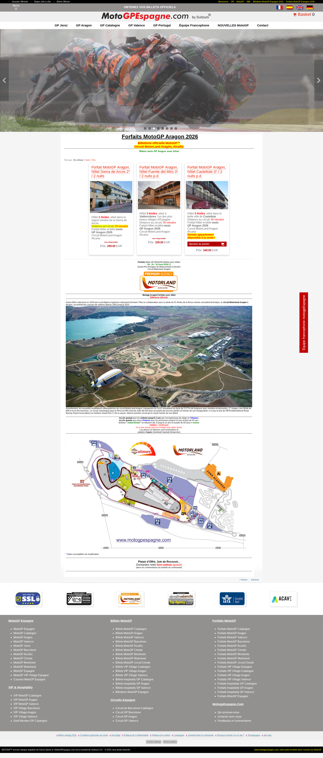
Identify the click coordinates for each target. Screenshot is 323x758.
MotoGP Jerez (21, 645)
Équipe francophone (194, 25)
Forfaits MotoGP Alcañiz (232, 645)
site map (267, 735)
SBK (248, 2)
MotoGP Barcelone (24, 650)
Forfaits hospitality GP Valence (236, 692)
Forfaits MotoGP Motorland (233, 658)
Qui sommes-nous (228, 712)
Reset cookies (170, 742)
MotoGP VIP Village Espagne (31, 675)
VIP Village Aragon (24, 712)
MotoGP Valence (23, 641)
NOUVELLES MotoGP (233, 25)
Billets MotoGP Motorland (131, 658)
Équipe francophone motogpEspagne (304, 322)
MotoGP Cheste (22, 658)
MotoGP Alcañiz (23, 654)
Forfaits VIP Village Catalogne (236, 671)
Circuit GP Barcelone (128, 712)
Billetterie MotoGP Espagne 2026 (268, 2)
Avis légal (115, 735)
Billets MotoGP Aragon (129, 633)
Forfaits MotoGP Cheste (232, 650)
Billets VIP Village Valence (132, 675)
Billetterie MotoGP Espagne (132, 692)
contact (262, 25)
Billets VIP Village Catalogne (133, 666)
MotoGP (240, 2)
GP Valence (136, 25)
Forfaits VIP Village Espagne (235, 666)
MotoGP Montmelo (24, 662)
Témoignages (254, 735)
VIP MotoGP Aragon (25, 699)
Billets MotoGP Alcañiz (129, 645)
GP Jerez (61, 25)
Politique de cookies (161, 735)
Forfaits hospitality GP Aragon (235, 687)
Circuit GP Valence (127, 720)
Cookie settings (154, 742)
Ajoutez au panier (199, 243)
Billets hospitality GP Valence (133, 687)
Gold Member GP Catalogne (30, 720)
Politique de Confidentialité (136, 735)
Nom (87, 160)
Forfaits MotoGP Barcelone (234, 641)
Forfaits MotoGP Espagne (233, 696)
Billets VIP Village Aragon (131, 671)
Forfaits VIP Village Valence (234, 679)
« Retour (243, 580)
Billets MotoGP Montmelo (131, 654)
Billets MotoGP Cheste (129, 650)
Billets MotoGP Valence (130, 637)
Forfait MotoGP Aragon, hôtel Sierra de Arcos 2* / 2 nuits (111, 171)
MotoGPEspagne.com (65, 750)
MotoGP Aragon (22, 637)
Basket (304, 14)
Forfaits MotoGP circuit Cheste (236, 662)
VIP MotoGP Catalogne (27, 695)
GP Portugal (162, 25)
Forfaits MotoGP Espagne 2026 (300, 2)
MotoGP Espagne (24, 629)
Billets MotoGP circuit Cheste (133, 662)
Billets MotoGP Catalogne (131, 629)
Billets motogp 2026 (67, 735)
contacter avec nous (229, 716)
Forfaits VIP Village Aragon (234, 675)
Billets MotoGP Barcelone (131, 641)
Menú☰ (16, 7)
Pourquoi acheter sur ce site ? (230, 735)
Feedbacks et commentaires (234, 720)
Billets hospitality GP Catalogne (134, 679)
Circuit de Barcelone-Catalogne (134, 708)
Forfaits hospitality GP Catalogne (237, 683)
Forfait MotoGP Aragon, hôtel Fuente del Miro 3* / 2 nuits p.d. (158, 171)
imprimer (255, 580)
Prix (94, 160)
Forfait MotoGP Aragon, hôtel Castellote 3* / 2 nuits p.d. (206, 171)
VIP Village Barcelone (26, 708)
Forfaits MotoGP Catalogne (234, 629)
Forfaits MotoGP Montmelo (233, 654)
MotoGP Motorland (24, 666)
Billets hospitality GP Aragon (133, 683)
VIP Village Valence (25, 716)
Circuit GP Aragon (126, 716)
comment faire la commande (201, 735)
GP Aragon (84, 25)
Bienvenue (223, 2)
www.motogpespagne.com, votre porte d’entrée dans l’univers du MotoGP (287, 750)
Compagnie (179, 735)
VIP (232, 2)
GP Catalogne (110, 25)
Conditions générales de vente (94, 735)
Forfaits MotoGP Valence (232, 637)
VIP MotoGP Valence (26, 704)
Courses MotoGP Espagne (29, 679)
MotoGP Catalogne (24, 633)
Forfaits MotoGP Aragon (232, 633)
